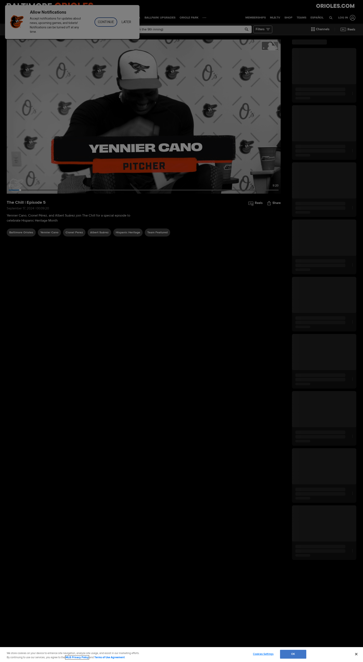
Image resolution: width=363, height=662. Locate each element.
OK (293, 654)
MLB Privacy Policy (77, 657)
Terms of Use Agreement (109, 657)
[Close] (356, 654)
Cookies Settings (263, 654)
